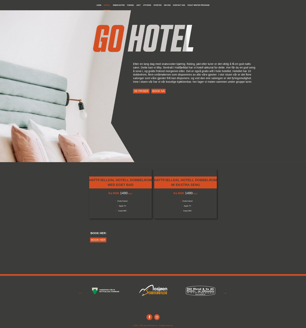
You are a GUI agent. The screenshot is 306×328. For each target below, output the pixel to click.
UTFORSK (147, 5)
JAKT (138, 5)
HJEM (99, 5)
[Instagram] (157, 317)
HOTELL (107, 5)
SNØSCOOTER (119, 5)
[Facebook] (149, 317)
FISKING (130, 5)
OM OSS (167, 5)
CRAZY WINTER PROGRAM (198, 5)
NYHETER (157, 5)
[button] (81, 293)
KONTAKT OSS (179, 5)
